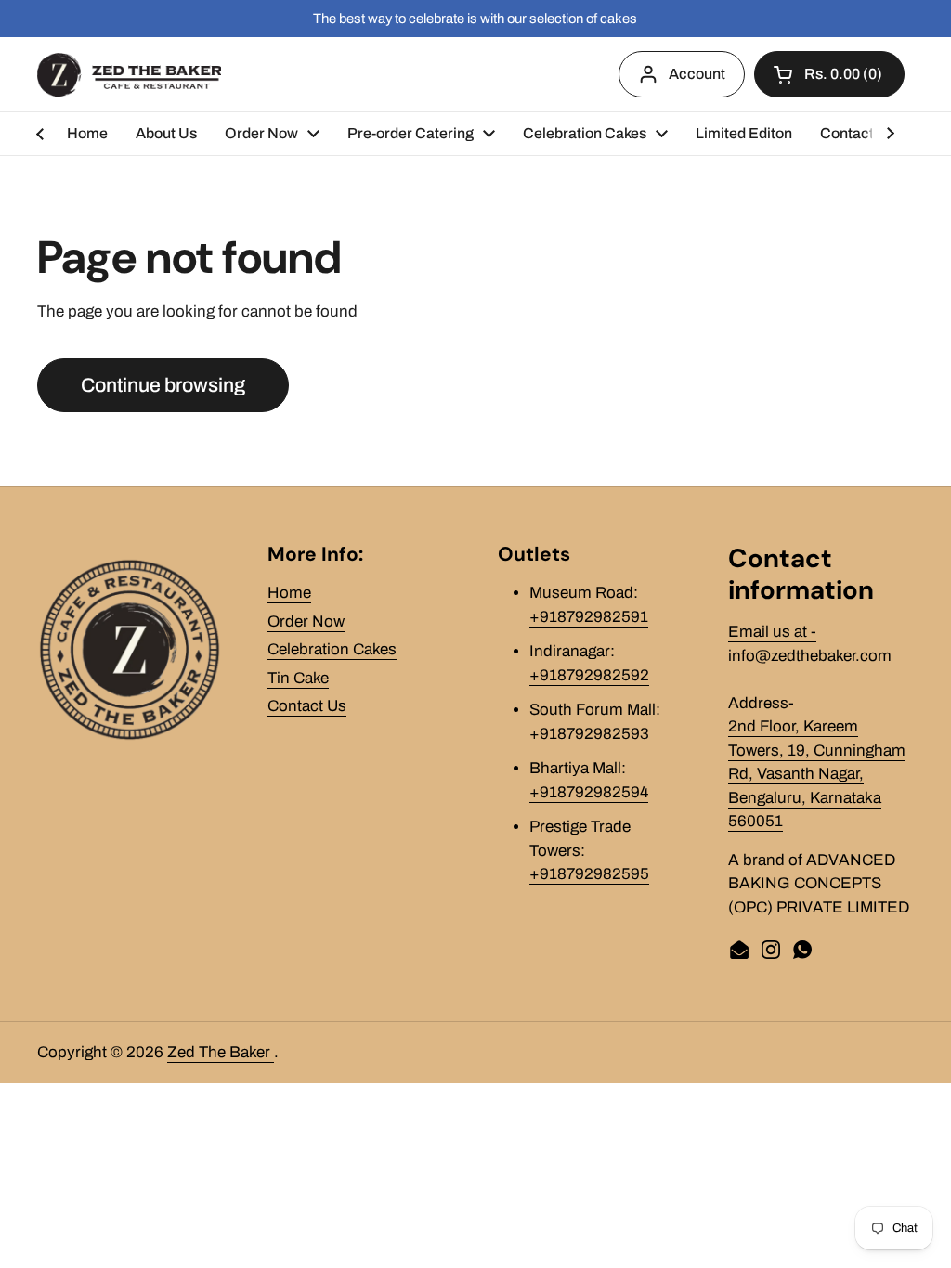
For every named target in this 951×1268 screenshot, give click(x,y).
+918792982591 (588, 617)
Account (697, 74)
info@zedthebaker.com (810, 656)
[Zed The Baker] (129, 75)
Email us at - (772, 631)
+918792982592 (589, 675)
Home (289, 593)
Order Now (306, 621)
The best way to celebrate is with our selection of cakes (475, 18)
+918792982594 (588, 792)
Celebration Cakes (332, 649)
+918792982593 (589, 734)
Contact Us (306, 706)
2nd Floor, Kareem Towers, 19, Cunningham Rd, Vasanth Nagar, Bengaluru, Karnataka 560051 (816, 774)
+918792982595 (589, 874)
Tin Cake (298, 678)
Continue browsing (163, 384)
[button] (829, 74)
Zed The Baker (220, 1052)
